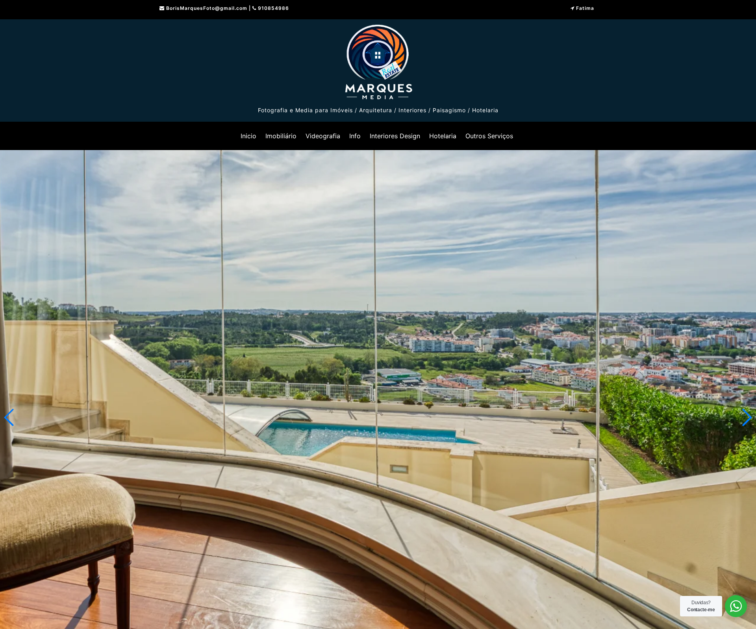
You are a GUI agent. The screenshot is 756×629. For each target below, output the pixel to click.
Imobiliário (280, 136)
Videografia (323, 136)
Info (355, 136)
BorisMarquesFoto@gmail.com (206, 8)
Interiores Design (395, 136)
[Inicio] (378, 60)
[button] (746, 417)
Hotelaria (442, 136)
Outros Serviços (489, 136)
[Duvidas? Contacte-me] (736, 606)
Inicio (248, 136)
